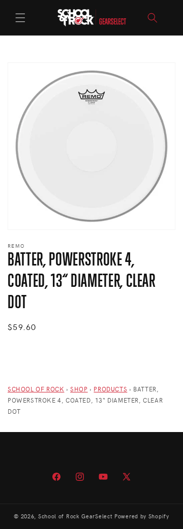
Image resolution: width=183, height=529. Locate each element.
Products (110, 389)
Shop (78, 389)
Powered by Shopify (141, 516)
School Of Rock (36, 389)
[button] (20, 18)
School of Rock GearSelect (75, 516)
